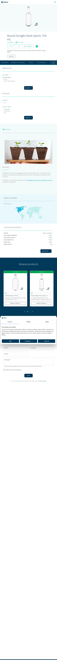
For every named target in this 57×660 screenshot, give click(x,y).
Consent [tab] (10, 321)
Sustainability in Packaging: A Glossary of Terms (39, 180)
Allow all (46, 341)
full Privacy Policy (42, 381)
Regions (31, 62)
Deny (10, 341)
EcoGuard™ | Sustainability (18, 62)
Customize (27, 341)
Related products (41, 62)
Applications (5, 62)
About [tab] (47, 321)
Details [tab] (28, 321)
